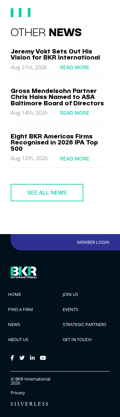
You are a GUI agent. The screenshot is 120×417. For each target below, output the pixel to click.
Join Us (70, 294)
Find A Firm (20, 309)
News (14, 324)
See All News (47, 192)
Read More (74, 67)
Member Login (93, 242)
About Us (18, 339)
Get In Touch (77, 339)
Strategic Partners (84, 324)
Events (70, 309)
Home (14, 294)
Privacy (18, 393)
